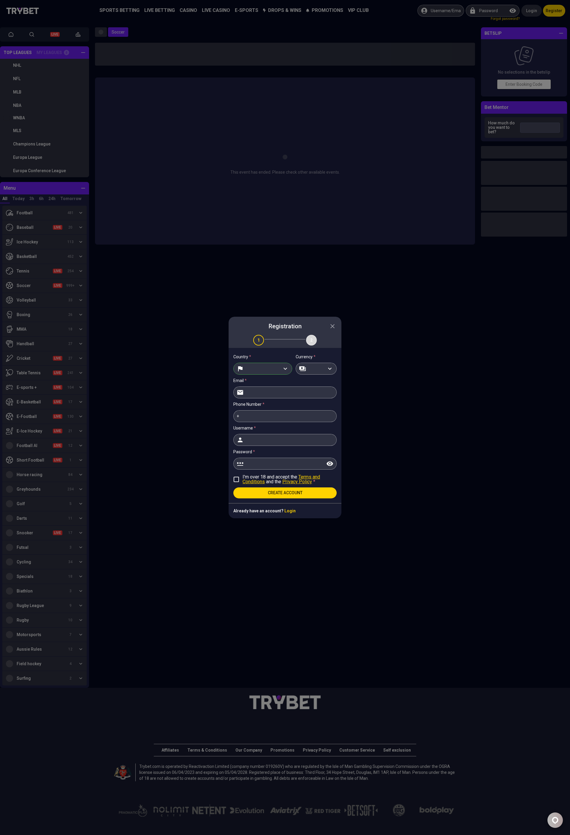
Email (240, 380)
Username (244, 428)
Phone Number (249, 404)
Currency (306, 356)
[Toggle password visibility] (329, 463)
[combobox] (263, 369)
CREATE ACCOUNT (285, 492)
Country (242, 356)
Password (244, 451)
